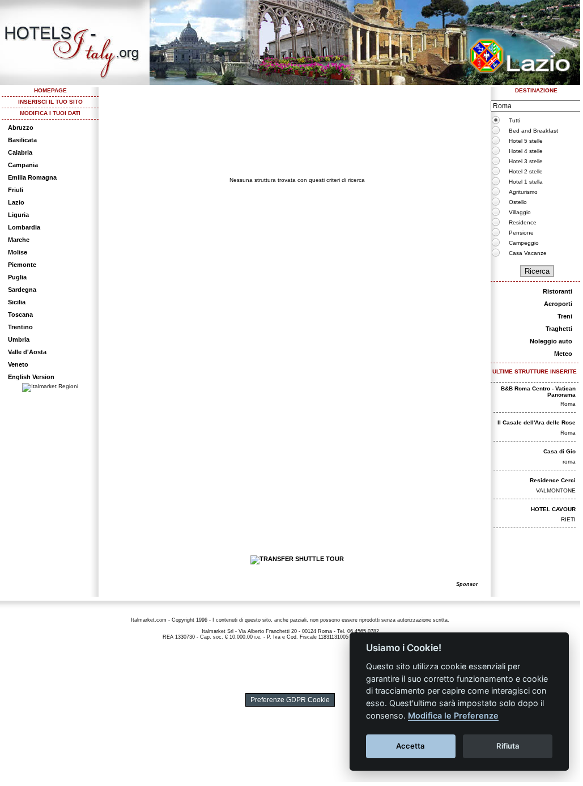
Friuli (15, 189)
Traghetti (559, 328)
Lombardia (24, 227)
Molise (17, 252)
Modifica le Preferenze (453, 715)
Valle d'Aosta (27, 352)
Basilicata (22, 140)
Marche (18, 239)
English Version (31, 376)
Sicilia (16, 302)
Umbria (18, 339)
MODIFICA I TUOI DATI (50, 113)
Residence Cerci (553, 480)
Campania (23, 165)
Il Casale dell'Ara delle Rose (536, 422)
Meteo (563, 353)
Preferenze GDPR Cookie (290, 700)
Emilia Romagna (32, 177)
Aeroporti (558, 303)
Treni (565, 316)
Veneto (18, 364)
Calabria (20, 152)
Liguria (18, 214)
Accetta (410, 745)
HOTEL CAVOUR (553, 509)
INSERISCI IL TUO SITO (50, 102)
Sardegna (22, 289)
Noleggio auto (551, 341)
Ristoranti (557, 291)
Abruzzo (20, 127)
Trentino (20, 327)
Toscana (20, 314)
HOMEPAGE (50, 90)
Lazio (16, 202)
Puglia (17, 277)
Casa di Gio (559, 451)
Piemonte (22, 264)
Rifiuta (508, 745)
